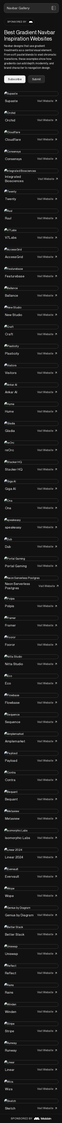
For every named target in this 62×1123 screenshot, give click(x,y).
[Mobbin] (31, 22)
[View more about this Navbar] (31, 93)
